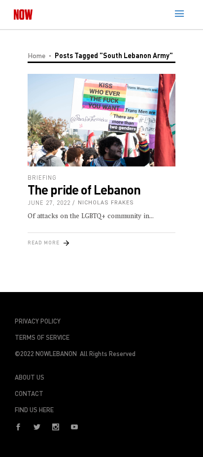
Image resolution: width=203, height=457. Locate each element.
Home (36, 55)
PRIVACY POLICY (38, 321)
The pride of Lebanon (84, 189)
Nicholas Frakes (106, 202)
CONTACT (29, 393)
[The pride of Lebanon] (101, 120)
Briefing (42, 177)
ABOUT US (29, 377)
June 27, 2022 (49, 202)
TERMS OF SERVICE (42, 337)
